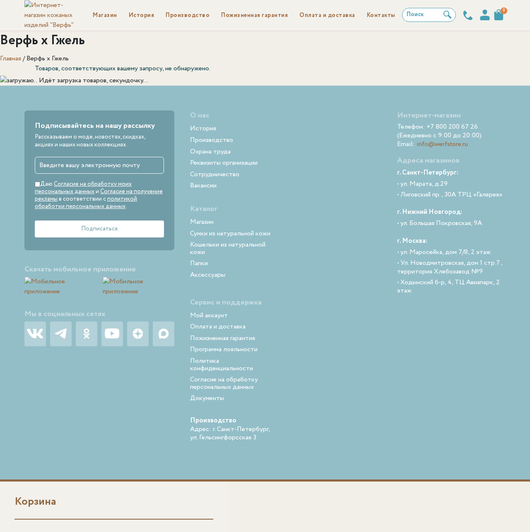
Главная (10, 58)
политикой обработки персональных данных (86, 203)
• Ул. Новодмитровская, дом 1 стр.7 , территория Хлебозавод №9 (450, 267)
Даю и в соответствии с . (99, 195)
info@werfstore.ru (442, 144)
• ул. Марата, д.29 (422, 184)
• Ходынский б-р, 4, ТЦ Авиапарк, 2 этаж (448, 287)
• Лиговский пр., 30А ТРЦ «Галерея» (449, 195)
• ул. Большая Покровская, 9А (439, 223)
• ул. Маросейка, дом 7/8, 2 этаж (444, 252)
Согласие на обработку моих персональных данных (83, 188)
